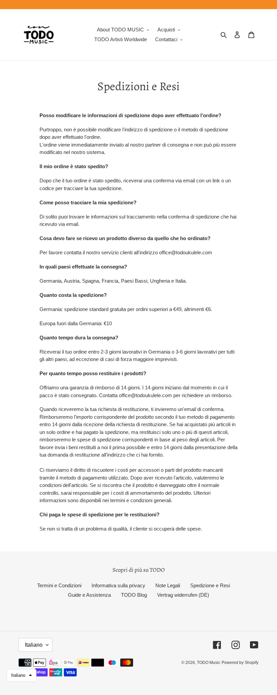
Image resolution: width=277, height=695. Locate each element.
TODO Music (208, 662)
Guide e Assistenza (89, 595)
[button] (21, 675)
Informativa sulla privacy (118, 585)
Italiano (34, 645)
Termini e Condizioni (59, 585)
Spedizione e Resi (210, 585)
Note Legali (167, 585)
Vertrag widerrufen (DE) (183, 595)
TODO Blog (134, 595)
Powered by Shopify (240, 662)
